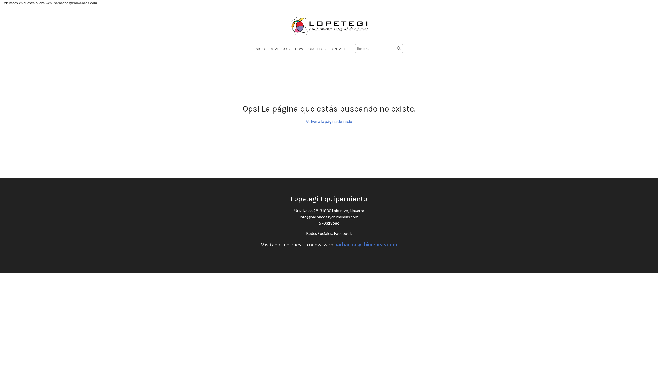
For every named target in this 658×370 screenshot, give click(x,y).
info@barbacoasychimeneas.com (329, 216)
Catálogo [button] (278, 49)
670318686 (329, 222)
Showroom (304, 49)
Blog (321, 49)
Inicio (260, 49)
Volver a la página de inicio (329, 121)
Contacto (339, 49)
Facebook (342, 233)
